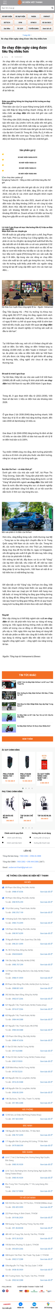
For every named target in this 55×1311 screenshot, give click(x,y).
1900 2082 (24, 856)
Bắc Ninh (27, 1125)
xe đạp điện (38, 61)
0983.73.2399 (17, 923)
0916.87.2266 (17, 1009)
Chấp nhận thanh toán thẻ (30, 1287)
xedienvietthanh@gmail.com (20, 867)
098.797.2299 (17, 1135)
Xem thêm (27, 739)
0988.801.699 (17, 988)
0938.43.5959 (17, 1270)
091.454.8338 (17, 1228)
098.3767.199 (17, 912)
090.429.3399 (17, 1207)
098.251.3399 (17, 944)
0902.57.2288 (17, 1259)
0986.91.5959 (17, 978)
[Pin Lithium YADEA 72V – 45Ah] (10, 762)
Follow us (6, 1287)
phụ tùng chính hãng (12, 792)
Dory (6, 57)
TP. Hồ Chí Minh (27, 1197)
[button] (52, 8)
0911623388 (17, 1051)
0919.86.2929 (17, 1218)
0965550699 (17, 954)
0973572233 (17, 1072)
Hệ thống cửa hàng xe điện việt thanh (27, 875)
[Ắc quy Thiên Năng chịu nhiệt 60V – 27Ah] (44, 762)
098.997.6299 (17, 933)
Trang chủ (26, 35)
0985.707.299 (17, 965)
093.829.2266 (17, 1249)
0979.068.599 (17, 1146)
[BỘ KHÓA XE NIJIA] (10, 804)
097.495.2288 (17, 1103)
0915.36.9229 (17, 1238)
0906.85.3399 (17, 1093)
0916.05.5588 (17, 1082)
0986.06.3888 (35, 856)
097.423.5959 (17, 1119)
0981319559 (17, 1061)
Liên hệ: (27, 851)
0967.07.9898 (17, 1191)
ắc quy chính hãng (11, 750)
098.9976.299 (17, 902)
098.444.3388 (32, 862)
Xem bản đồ (45, 892)
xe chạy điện (46, 257)
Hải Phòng (27, 1109)
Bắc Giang (27, 1152)
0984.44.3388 (17, 1020)
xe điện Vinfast (37, 347)
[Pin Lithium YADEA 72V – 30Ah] (27, 762)
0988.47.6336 (17, 892)
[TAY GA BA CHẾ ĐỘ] (27, 804)
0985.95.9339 (17, 1164)
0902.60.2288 (17, 1280)
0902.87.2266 (17, 999)
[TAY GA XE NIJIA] (44, 804)
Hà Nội (27, 882)
